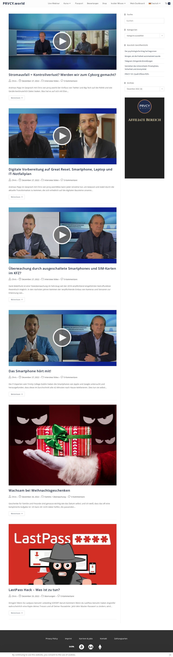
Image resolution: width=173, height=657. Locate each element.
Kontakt (103, 638)
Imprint (68, 638)
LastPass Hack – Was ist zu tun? (34, 589)
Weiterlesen (18, 97)
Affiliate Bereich (144, 120)
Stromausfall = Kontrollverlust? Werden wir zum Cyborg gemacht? (62, 74)
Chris (14, 81)
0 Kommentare (70, 81)
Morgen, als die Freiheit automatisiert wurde (142, 56)
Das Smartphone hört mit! (30, 371)
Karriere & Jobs (86, 638)
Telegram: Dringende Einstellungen (139, 61)
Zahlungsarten (120, 638)
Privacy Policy (52, 638)
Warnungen (50, 596)
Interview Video (52, 81)
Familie (48, 497)
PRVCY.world (14, 3)
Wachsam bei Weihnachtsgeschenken (39, 490)
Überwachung (59, 497)
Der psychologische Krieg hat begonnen (141, 51)
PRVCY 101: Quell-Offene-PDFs (137, 74)
